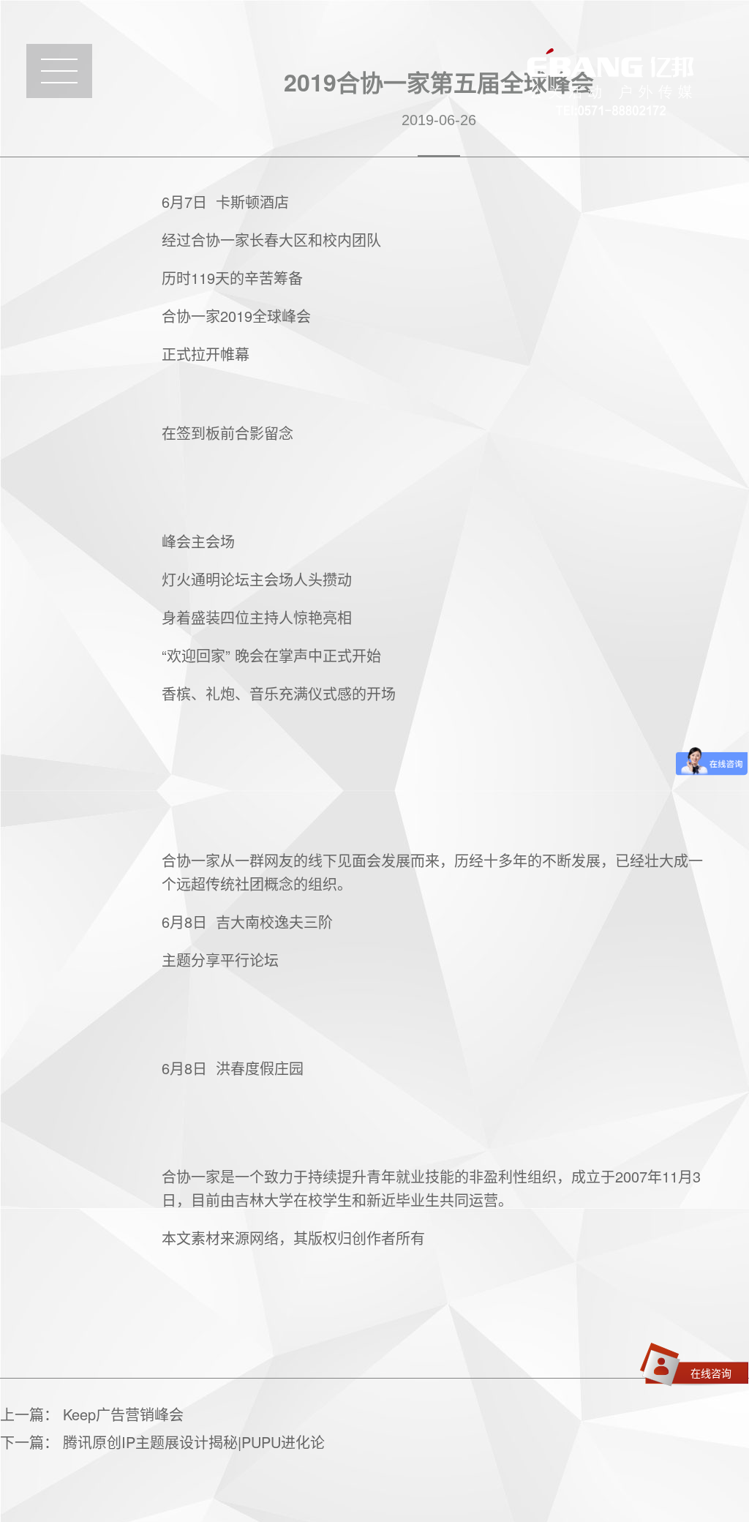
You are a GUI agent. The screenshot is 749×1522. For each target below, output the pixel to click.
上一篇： (92, 1414)
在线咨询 (710, 1372)
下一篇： (162, 1441)
